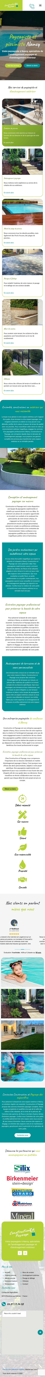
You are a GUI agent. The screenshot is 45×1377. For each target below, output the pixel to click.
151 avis (38, 953)
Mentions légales (18, 1369)
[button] (40, 5)
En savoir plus (9, 142)
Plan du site (7, 1369)
